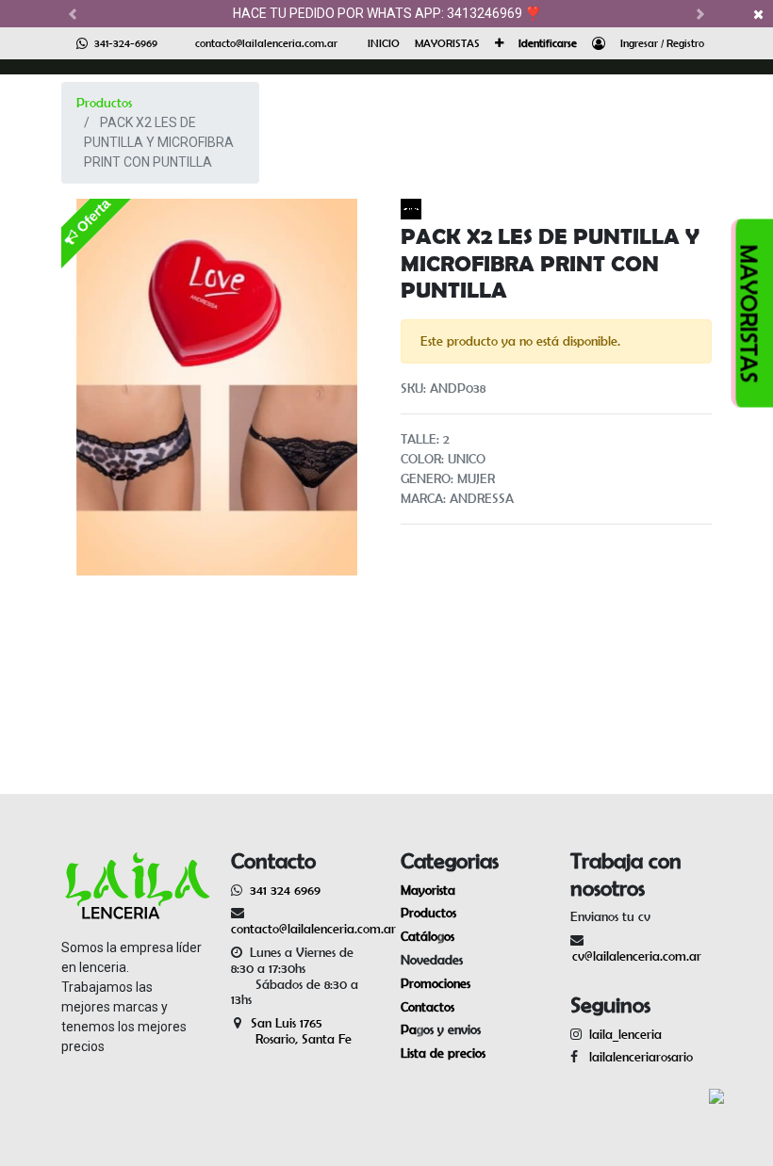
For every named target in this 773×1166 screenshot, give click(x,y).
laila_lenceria (625, 1034)
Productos (104, 102)
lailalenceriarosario (637, 1056)
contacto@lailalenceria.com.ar (266, 43)
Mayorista (428, 890)
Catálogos (427, 936)
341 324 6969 (285, 890)
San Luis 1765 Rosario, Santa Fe (291, 1030)
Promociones (435, 983)
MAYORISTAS (750, 313)
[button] (499, 43)
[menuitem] (383, 43)
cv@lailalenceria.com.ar (636, 956)
